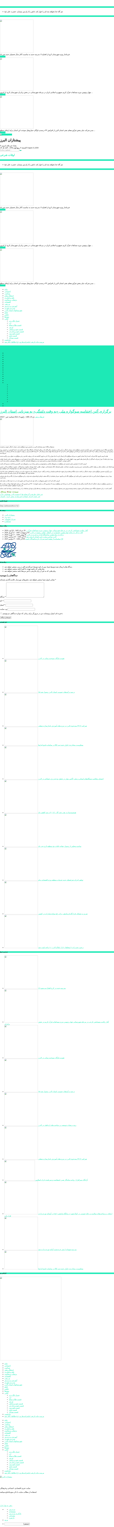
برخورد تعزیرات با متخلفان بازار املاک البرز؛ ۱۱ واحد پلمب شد (61, 947)
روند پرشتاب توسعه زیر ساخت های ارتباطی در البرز (57, 1125)
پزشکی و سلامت (10, 300)
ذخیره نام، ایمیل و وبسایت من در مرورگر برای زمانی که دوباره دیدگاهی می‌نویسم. (33, 613)
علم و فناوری (9, 298)
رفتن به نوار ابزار (6, 1505)
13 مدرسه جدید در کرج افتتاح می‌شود (52, 988)
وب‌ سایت (3, 609)
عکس (6, 315)
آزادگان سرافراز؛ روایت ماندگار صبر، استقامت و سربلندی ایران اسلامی (61, 1180)
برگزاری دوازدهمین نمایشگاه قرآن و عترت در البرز (45, 535)
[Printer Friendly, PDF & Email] (9, 492)
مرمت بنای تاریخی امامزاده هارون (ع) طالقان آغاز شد (24, 342)
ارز (10, 323)
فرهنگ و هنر (9, 296)
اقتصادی (7, 302)
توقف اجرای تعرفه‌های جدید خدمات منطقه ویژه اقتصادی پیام (60, 880)
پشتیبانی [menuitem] (12, 1516)
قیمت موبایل (13, 338)
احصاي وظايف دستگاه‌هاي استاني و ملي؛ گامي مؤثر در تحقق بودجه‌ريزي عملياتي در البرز (71, 779)
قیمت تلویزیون (14, 334)
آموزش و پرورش (10, 306)
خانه (6, 289)
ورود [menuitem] (6, 1520)
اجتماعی (7, 291)
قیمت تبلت (13, 336)
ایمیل (2, 605)
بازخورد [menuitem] (11, 1518)
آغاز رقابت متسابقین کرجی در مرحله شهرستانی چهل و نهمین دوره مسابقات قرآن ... (57, 530)
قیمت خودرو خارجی (16, 331)
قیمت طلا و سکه (15, 325)
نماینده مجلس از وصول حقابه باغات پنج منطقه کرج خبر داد (59, 846)
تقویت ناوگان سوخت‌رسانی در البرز (51, 658)
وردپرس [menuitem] (12, 1509)
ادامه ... (2, 56)
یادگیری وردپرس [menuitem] (15, 1514)
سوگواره (7, 521)
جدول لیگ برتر (14, 321)
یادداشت (7, 340)
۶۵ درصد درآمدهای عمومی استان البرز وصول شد (56, 692)
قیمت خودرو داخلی (16, 329)
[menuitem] (59, 1524)
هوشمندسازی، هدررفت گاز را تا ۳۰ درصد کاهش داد (57, 812)
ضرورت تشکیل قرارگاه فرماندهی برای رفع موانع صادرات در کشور (63, 914)
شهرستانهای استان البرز (13, 310)
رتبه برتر (7, 517)
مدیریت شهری (9, 308)
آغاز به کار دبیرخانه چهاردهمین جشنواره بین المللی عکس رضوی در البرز (56, 533)
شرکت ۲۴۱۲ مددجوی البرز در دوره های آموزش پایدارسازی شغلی (62, 726)
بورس (11, 327)
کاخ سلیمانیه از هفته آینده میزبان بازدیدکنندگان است (44, 539)
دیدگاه (3, 597)
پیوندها (6, 317)
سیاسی (7, 294)
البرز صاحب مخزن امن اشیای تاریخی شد (41, 537)
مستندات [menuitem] (12, 1511)
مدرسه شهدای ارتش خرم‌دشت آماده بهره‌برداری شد (57, 1249)
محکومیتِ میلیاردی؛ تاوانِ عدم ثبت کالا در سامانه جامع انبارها (60, 745)
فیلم (6, 312)
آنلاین (6, 319)
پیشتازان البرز (9, 515)
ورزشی (7, 304)
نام (1, 601)
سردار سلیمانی (9, 519)
